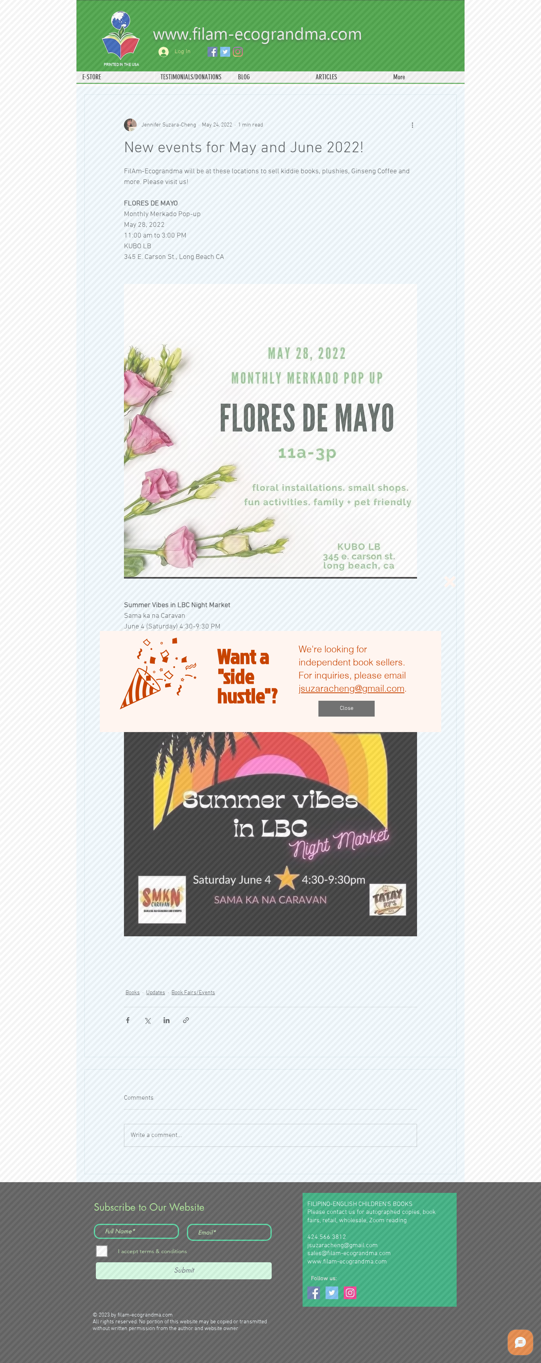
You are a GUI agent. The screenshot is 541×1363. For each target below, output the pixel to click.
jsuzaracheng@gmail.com (351, 688)
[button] (450, 582)
